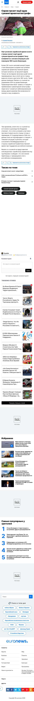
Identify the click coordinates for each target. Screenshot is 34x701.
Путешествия (5, 663)
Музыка (21, 624)
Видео (3, 666)
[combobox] (17, 596)
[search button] (31, 596)
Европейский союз (11, 612)
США (12, 624)
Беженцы (21, 193)
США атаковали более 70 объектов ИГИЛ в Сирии (14, 176)
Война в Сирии (8, 193)
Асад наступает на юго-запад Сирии (12, 171)
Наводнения (12, 616)
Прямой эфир (26, 2)
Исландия (26, 612)
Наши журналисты (7, 670)
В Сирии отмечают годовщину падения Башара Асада (13, 181)
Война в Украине (24, 607)
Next (2, 659)
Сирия (17, 6)
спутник (23, 616)
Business (4, 655)
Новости (7, 6)
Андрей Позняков (7, 40)
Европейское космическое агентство (17, 620)
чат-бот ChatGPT (9, 629)
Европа (3, 651)
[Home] (2, 6)
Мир (12, 6)
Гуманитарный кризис (11, 188)
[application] (17, 26)
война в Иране (9, 607)
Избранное (7, 438)
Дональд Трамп (25, 629)
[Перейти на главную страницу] (6, 2)
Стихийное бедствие (17, 633)
